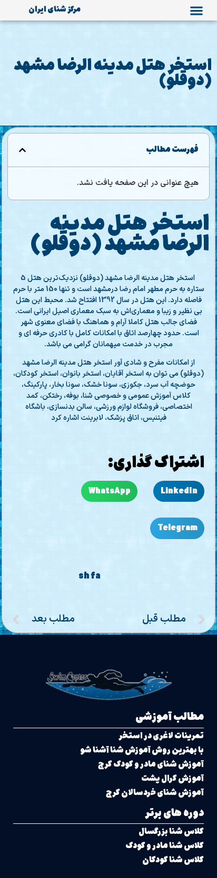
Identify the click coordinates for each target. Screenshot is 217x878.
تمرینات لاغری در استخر (161, 735)
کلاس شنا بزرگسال (171, 831)
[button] (196, 10)
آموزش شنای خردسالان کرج (155, 792)
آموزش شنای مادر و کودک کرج (151, 764)
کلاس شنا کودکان (173, 859)
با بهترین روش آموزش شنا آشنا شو (142, 750)
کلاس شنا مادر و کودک (164, 845)
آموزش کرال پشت (172, 778)
